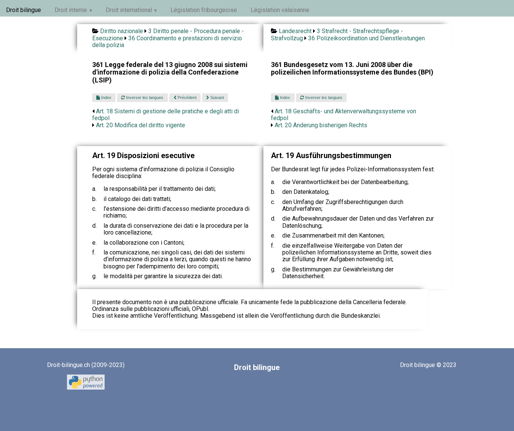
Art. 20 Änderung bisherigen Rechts (321, 125)
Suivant (216, 97)
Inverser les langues (144, 97)
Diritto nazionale (121, 31)
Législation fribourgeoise (203, 10)
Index (105, 97)
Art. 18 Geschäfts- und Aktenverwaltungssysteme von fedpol (343, 115)
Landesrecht (295, 31)
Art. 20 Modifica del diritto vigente (140, 125)
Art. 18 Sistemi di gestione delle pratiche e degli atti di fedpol (165, 115)
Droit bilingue (23, 10)
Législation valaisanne (280, 10)
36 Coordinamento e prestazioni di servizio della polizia (167, 42)
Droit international (129, 10)
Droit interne (71, 10)
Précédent (186, 97)
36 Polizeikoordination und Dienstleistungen (366, 38)
